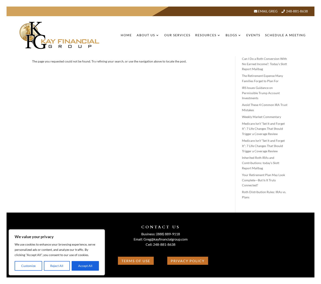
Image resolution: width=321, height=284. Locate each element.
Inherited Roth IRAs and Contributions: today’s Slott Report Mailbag (260, 163)
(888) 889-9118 (168, 234)
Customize (28, 266)
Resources (205, 35)
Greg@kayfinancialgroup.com (165, 239)
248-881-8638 (297, 11)
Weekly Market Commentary (261, 117)
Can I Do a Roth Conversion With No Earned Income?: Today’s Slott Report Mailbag (264, 64)
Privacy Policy (188, 261)
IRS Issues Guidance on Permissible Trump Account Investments (261, 93)
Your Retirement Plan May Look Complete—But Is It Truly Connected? (263, 180)
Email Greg (267, 11)
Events (253, 35)
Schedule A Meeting (285, 35)
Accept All (85, 266)
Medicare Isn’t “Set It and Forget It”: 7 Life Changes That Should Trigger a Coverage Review (263, 129)
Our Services (177, 35)
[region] (57, 252)
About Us (146, 35)
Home (126, 35)
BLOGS (231, 35)
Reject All (56, 266)
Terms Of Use (135, 261)
